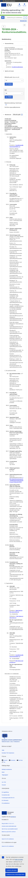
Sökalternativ (23, 20)
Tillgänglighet (5, 774)
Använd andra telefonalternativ (9, 826)
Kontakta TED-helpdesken (8, 753)
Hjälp (3, 750)
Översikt (4, 785)
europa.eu (13, 816)
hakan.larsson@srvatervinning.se (15, 611)
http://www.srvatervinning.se (16, 617)
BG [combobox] (6, 93)
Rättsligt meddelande (7, 769)
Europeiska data (5, 795)
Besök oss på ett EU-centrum (9, 831)
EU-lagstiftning (5, 792)
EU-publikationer (6, 803)
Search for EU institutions (8, 839)
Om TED (4, 782)
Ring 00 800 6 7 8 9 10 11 (8, 823)
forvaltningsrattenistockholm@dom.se (16, 146)
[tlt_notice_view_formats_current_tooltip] (22, 114)
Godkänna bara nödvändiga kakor (15, 874)
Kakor (3, 772)
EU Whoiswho (5, 800)
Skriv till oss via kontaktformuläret (10, 829)
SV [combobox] (6, 80)
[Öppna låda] (3, 26)
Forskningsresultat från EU (8, 797)
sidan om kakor (19, 859)
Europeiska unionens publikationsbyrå (12, 739)
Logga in (19, 5)
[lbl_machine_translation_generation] (6, 104)
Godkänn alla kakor (11, 870)
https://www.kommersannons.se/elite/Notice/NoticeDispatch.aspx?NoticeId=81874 (16, 480)
